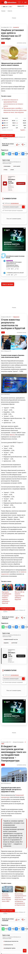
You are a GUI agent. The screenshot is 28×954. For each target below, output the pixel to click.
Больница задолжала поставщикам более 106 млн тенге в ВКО (6, 897)
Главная (3, 11)
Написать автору (22, 43)
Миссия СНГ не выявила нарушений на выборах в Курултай (19, 595)
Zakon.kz (12, 435)
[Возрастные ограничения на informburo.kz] (19, 2)
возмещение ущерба (9, 948)
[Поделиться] (24, 950)
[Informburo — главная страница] (10, 2)
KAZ (25, 2)
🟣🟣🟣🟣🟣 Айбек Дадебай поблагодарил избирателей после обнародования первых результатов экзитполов (14, 263)
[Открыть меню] (2, 2)
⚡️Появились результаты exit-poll (14, 272)
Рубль (5, 169)
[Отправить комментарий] (23, 207)
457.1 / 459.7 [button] (7, 6)
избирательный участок (11, 639)
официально (16, 316)
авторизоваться (15, 203)
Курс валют (17, 166)
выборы (6, 642)
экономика (7, 166)
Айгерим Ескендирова (18, 742)
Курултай (14, 642)
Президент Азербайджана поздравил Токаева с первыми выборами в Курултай (6, 597)
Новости (10, 11)
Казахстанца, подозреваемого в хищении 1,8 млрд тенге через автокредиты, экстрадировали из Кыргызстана (20, 899)
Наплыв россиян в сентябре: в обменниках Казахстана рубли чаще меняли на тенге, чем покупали (15, 110)
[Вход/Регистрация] (22, 2)
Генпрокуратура (8, 944)
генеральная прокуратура (11, 941)
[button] (22, 6)
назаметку (16, 27)
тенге (12, 169)
